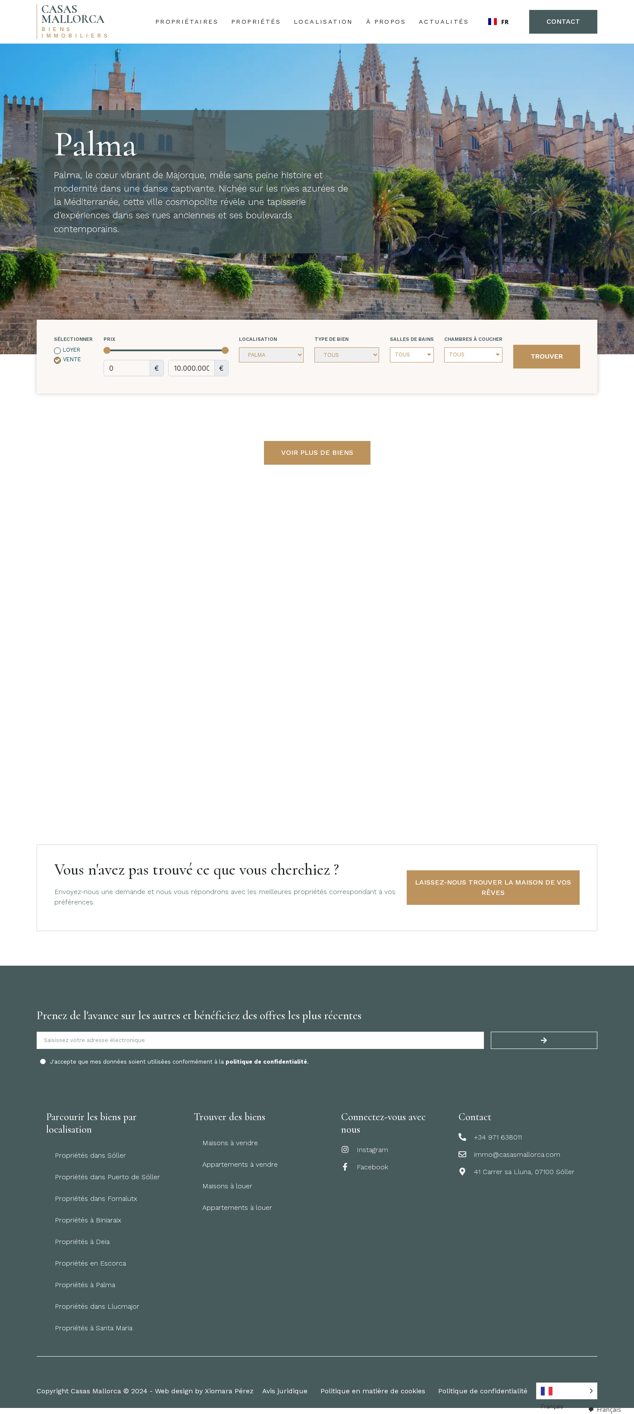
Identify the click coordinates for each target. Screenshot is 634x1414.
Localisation (323, 21)
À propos (386, 21)
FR (504, 22)
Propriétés (256, 21)
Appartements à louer (237, 1207)
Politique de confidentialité (482, 1391)
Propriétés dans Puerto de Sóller (107, 1177)
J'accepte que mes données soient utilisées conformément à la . (179, 1061)
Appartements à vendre (240, 1164)
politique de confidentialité (266, 1061)
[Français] (566, 1391)
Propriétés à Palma (85, 1285)
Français (609, 1409)
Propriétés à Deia (82, 1242)
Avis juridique (285, 1391)
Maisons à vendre (230, 1143)
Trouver (546, 356)
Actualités (444, 21)
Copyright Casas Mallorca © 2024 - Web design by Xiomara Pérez (145, 1391)
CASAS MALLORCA (72, 14)
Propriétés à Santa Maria (93, 1328)
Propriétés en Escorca (90, 1263)
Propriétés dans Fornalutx (96, 1198)
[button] (499, 21)
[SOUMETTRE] (544, 1040)
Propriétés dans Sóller (90, 1155)
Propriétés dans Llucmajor (97, 1306)
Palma (95, 144)
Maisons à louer (227, 1186)
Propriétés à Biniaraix (88, 1220)
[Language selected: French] (566, 1391)
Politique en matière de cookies (372, 1391)
